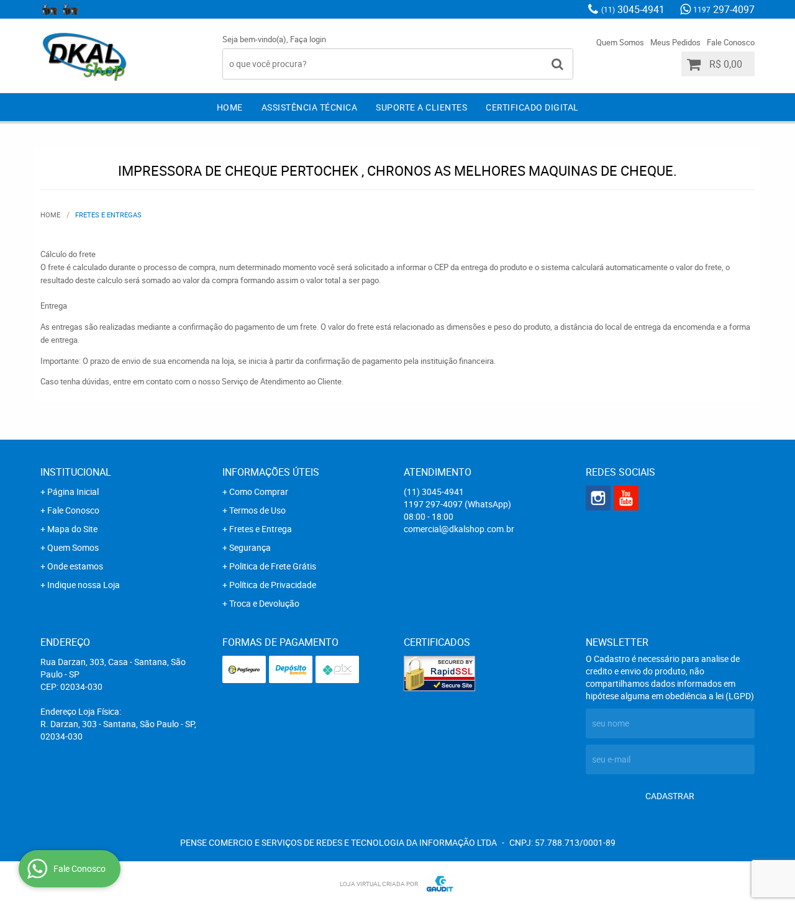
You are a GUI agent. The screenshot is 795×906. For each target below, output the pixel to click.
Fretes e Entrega (260, 529)
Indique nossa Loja (83, 585)
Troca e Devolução (264, 603)
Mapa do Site (72, 529)
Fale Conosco (731, 42)
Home (230, 107)
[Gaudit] (436, 884)
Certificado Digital (532, 107)
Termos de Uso (257, 510)
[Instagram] (50, 9)
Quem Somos (620, 42)
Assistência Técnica (309, 107)
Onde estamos (75, 566)
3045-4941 (633, 9)
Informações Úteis (270, 472)
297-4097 (724, 9)
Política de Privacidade (272, 585)
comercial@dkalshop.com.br (459, 529)
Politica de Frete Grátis (272, 566)
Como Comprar (258, 491)
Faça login (308, 39)
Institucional (75, 472)
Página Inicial (73, 491)
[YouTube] (70, 9)
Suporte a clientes (421, 107)
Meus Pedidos (675, 42)
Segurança (250, 547)
